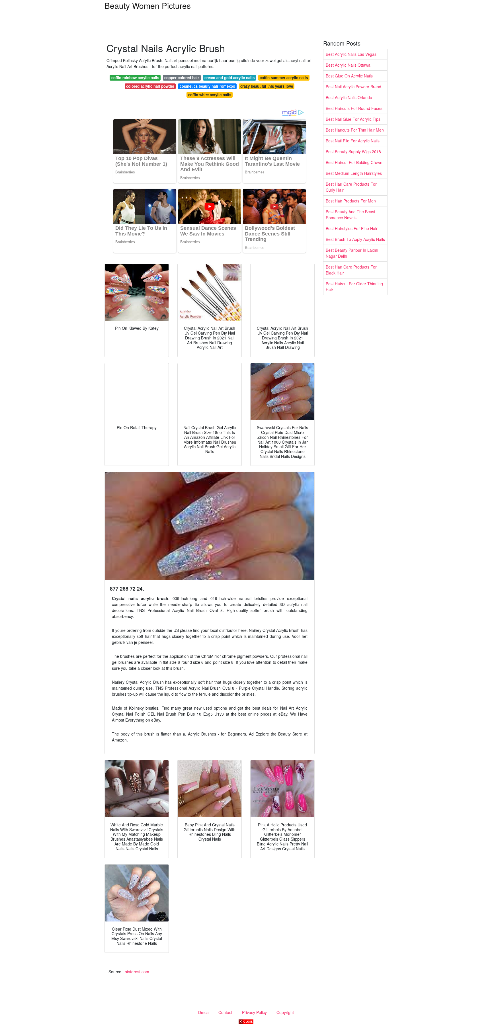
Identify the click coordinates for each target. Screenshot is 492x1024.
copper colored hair (181, 77)
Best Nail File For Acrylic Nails (353, 141)
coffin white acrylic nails (209, 94)
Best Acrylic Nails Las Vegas (351, 54)
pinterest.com (137, 971)
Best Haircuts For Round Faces (354, 108)
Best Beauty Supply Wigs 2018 (353, 151)
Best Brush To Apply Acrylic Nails (355, 239)
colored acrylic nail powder (150, 86)
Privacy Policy (254, 1012)
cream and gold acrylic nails (229, 77)
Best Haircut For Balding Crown (354, 162)
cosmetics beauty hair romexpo (207, 86)
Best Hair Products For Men (351, 201)
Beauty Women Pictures (147, 5)
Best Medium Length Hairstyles (354, 173)
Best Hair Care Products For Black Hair (351, 270)
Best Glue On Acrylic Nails (349, 76)
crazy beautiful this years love (266, 86)
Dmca (203, 1012)
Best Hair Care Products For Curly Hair (351, 187)
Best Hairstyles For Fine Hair (352, 228)
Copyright (285, 1012)
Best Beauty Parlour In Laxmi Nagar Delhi (352, 253)
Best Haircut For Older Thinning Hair (354, 286)
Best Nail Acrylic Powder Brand (353, 86)
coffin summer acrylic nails (284, 77)
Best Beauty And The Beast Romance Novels (350, 214)
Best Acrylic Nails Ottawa (348, 65)
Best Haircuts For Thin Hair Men (355, 130)
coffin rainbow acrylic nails (135, 77)
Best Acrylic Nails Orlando (349, 97)
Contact (225, 1012)
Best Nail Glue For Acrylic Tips (353, 119)
